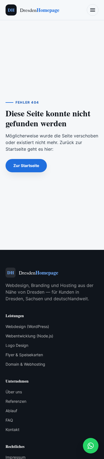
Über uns (14, 391)
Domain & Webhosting (25, 364)
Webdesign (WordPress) (27, 326)
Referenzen (16, 401)
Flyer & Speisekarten (24, 354)
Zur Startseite (26, 165)
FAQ (9, 420)
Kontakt (12, 429)
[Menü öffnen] (92, 10)
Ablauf (11, 410)
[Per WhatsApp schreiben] (90, 445)
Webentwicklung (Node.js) (29, 336)
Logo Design (17, 345)
